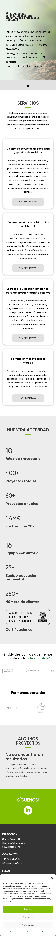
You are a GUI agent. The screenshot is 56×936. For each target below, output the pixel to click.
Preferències (28, 925)
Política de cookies (17, 932)
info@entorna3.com (12, 863)
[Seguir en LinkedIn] (28, 810)
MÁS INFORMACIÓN (28, 202)
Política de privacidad (36, 932)
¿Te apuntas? (39, 658)
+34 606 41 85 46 (11, 859)
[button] (51, 877)
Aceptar (28, 909)
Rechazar (28, 917)
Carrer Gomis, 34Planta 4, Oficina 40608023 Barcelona (13, 843)
